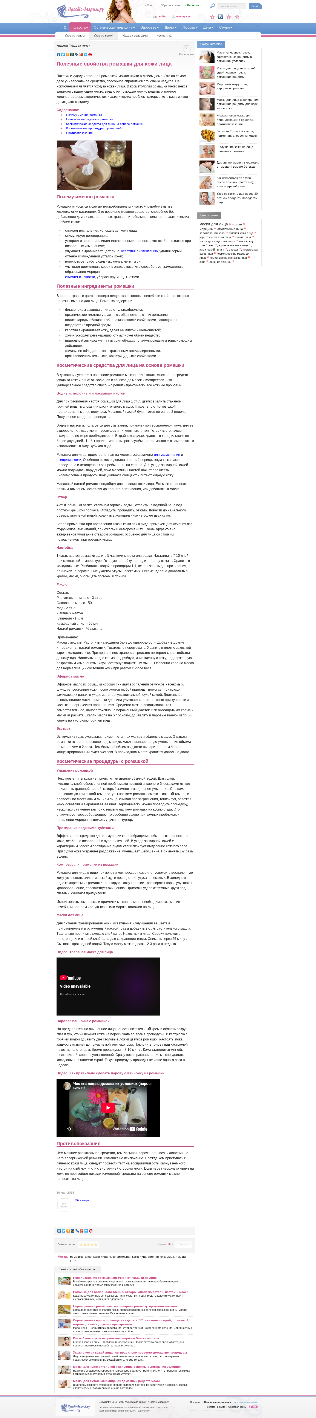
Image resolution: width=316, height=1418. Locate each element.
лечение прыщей (220, 261)
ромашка (76, 1256)
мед (211, 245)
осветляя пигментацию (139, 251)
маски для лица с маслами (217, 241)
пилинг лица (243, 237)
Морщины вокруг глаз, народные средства (232, 86)
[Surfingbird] (85, 54)
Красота (62, 45)
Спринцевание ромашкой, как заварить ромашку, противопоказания (125, 1306)
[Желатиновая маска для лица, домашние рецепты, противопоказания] (206, 119)
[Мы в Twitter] (237, 16)
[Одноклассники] (67, 54)
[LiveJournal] (76, 54)
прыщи (181, 1256)
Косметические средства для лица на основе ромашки (104, 123)
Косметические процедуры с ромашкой (94, 128)
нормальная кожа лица (233, 245)
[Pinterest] (90, 54)
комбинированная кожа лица (228, 257)
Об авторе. (82, 1200)
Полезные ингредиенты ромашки (89, 119)
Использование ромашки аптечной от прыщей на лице (115, 1277)
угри (73, 1260)
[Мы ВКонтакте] (220, 16)
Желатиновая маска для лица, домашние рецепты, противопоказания (235, 119)
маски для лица (213, 224)
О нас (150, 5)
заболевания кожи (212, 233)
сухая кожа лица (96, 1256)
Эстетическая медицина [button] (113, 27)
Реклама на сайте (215, 1407)
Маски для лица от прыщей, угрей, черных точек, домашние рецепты (236, 72)
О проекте (195, 1402)
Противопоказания (79, 133)
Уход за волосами (135, 35)
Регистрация (183, 16)
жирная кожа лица (161, 1256)
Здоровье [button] (148, 27)
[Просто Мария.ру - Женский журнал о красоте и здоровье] (80, 17)
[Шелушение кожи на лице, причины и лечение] (206, 151)
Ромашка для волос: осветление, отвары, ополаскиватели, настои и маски (130, 1292)
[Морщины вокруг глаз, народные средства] (206, 88)
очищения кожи (69, 460)
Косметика (164, 35)
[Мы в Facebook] (228, 16)
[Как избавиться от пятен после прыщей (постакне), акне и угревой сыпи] (206, 182)
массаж (233, 249)
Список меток (209, 215)
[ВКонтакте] (58, 54)
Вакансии (193, 5)
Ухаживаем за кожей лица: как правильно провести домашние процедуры (130, 1352)
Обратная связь (170, 5)
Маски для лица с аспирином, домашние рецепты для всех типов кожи (238, 104)
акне (202, 261)
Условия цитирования (246, 1402)
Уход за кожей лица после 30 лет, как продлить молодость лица (237, 198)
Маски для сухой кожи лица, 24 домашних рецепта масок (116, 1381)
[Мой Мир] (72, 54)
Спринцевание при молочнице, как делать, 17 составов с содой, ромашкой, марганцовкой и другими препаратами (131, 1322)
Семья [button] (224, 27)
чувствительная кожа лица (128, 1256)
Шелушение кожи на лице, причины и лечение (235, 149)
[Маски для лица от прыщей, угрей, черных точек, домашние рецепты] (206, 72)
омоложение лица (230, 229)
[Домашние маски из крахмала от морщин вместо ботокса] (206, 167)
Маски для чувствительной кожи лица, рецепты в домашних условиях (127, 1366)
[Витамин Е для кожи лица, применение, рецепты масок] (206, 135)
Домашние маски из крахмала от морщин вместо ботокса (238, 164)
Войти (162, 16)
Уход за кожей (104, 35)
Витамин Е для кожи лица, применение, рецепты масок (237, 133)
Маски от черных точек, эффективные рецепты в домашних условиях (234, 57)
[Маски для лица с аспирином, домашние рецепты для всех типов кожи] (206, 104)
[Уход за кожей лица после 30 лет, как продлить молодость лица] (206, 198)
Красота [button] (79, 27)
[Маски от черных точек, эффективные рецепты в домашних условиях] (206, 56)
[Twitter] (63, 54)
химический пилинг (211, 249)
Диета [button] (169, 27)
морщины (206, 229)
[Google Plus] (81, 54)
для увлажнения (167, 454)
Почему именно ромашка (84, 114)
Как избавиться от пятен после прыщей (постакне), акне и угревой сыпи (235, 182)
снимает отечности (80, 277)
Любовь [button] (189, 27)
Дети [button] (207, 27)
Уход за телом (75, 35)
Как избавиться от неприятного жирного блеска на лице (116, 1338)
